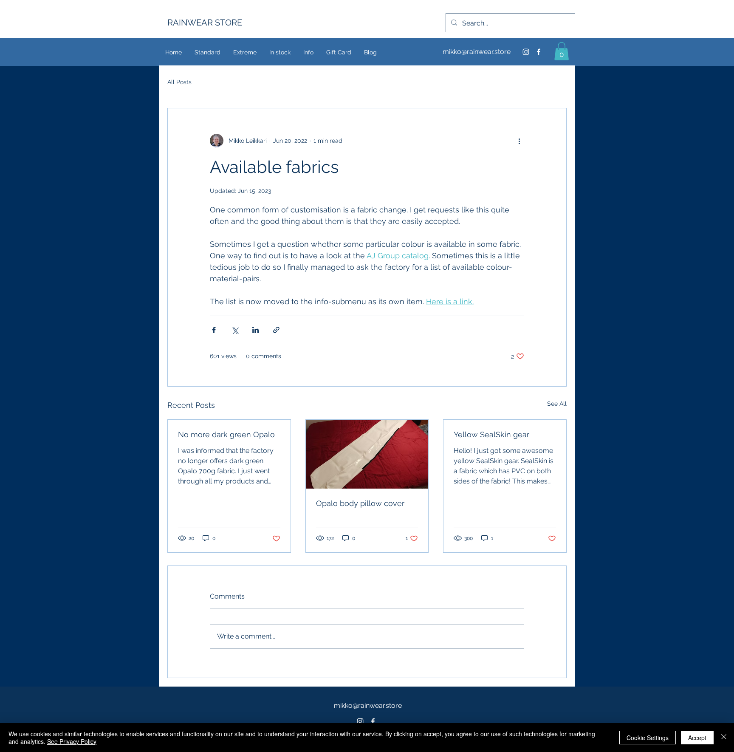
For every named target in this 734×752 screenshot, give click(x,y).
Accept (697, 737)
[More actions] (519, 141)
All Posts (179, 82)
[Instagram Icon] (526, 52)
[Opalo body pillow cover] (367, 454)
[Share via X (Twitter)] (235, 330)
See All (557, 403)
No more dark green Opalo (226, 434)
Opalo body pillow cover (360, 503)
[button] (561, 51)
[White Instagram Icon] (360, 721)
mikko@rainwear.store (477, 52)
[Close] (724, 737)
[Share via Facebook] (214, 330)
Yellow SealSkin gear (491, 434)
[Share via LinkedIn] (255, 330)
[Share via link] (276, 330)
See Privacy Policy (71, 741)
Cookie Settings (648, 737)
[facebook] (538, 52)
